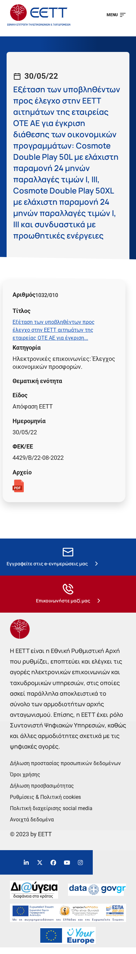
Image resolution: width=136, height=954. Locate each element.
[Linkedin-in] (26, 862)
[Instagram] (80, 862)
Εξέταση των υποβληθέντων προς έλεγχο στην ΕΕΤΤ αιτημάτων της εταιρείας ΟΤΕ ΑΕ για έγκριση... (54, 330)
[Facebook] (53, 862)
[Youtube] (67, 862)
